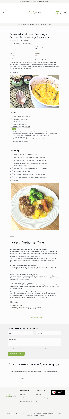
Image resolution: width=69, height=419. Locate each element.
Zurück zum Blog (36, 317)
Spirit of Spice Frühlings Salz (21, 126)
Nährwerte (14, 302)
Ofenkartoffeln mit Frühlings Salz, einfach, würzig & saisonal (30, 36)
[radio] (10, 40)
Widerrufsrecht (37, 413)
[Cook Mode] (18, 72)
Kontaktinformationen (39, 415)
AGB (37, 401)
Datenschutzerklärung (42, 398)
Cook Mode (13, 72)
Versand (60, 413)
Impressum (39, 394)
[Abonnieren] (48, 379)
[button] (3, 13)
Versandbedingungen (26, 401)
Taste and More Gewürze (17, 413)
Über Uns (22, 394)
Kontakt (22, 398)
